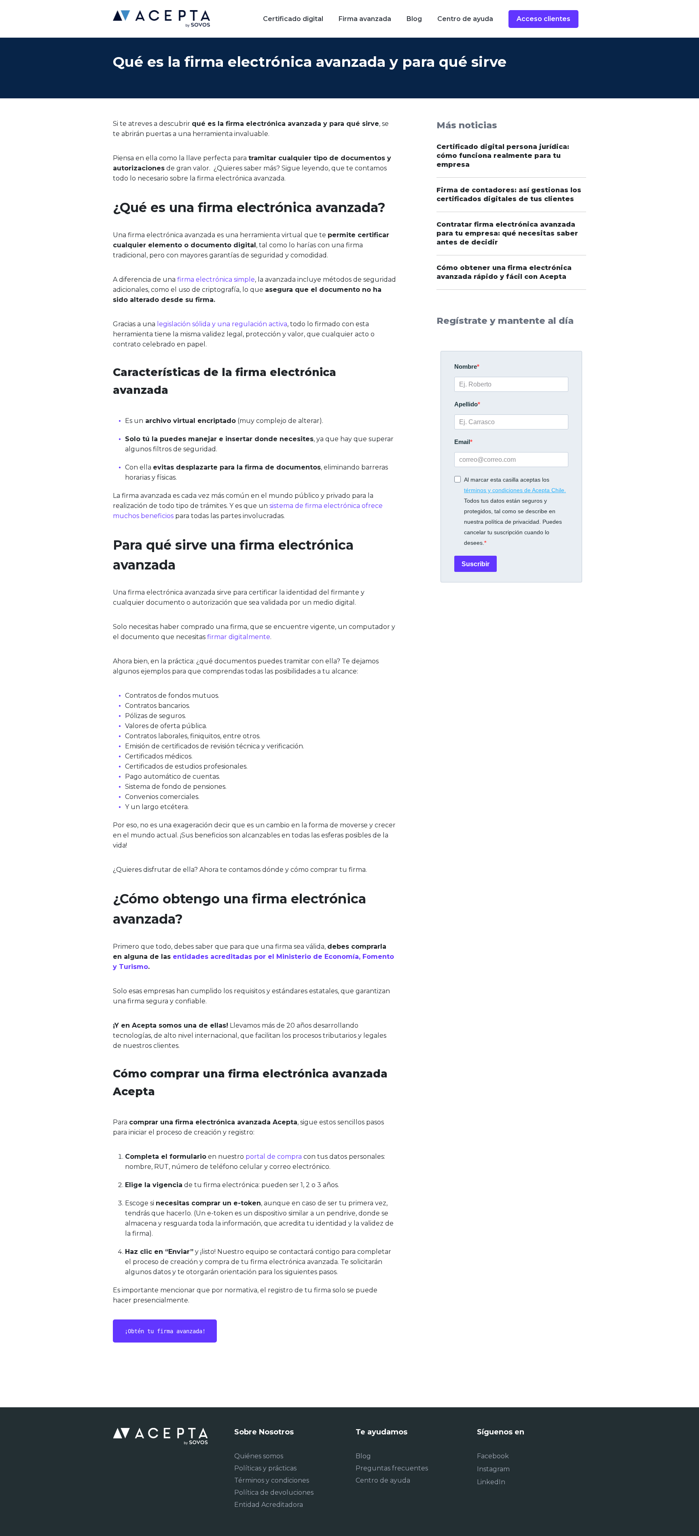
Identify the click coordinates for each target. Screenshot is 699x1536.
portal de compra (274, 1156)
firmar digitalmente (238, 637)
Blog (363, 1456)
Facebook (493, 1456)
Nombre (465, 366)
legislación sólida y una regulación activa (222, 324)
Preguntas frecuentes (392, 1468)
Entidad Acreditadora (268, 1504)
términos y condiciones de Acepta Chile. (515, 490)
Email (462, 441)
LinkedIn (491, 1482)
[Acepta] (161, 18)
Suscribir (475, 564)
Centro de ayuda (383, 1480)
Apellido (466, 404)
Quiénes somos (258, 1456)
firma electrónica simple (216, 279)
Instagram (493, 1469)
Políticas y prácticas (265, 1468)
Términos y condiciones (271, 1480)
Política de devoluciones (273, 1492)
